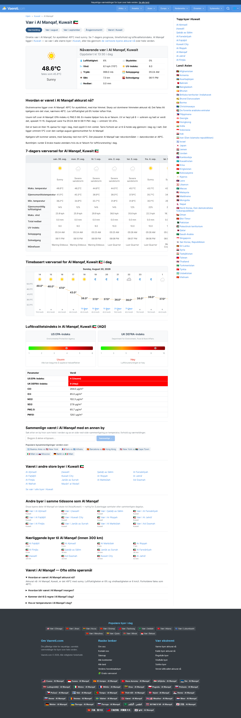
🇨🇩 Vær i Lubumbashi (184, 628)
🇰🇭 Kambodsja (184, 157)
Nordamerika (181, 8)
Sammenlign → (105, 438)
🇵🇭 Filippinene (183, 114)
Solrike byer (160, 664)
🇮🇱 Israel (180, 141)
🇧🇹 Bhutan (181, 90)
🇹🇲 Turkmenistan (185, 265)
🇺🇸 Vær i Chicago (54, 628)
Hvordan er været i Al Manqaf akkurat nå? (51, 577)
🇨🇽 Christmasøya (185, 106)
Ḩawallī (65, 472)
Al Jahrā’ (137, 475)
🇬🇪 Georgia (182, 118)
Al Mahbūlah (103, 479)
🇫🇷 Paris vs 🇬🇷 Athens (72, 449)
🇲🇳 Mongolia (183, 200)
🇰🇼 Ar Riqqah (140, 544)
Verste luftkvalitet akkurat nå (168, 669)
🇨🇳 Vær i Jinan (72, 628)
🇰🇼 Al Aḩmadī (69, 544)
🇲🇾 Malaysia (182, 192)
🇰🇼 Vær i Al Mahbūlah (108, 524)
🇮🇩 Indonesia (183, 129)
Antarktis (137, 8)
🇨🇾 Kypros (181, 176)
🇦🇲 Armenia (182, 75)
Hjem (28, 16)
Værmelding (34, 30)
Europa (165, 8)
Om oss (102, 646)
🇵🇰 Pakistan (182, 222)
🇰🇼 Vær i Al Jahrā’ (142, 518)
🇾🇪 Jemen (181, 149)
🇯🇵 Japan (181, 145)
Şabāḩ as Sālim (105, 472)
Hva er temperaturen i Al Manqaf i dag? (50, 603)
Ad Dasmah (139, 479)
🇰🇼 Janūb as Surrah (107, 550)
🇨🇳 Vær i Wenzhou (94, 633)
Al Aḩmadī (31, 472)
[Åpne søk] (228, 8)
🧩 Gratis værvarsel (107, 673)
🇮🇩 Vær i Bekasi (148, 633)
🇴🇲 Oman (181, 214)
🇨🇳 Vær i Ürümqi (107, 628)
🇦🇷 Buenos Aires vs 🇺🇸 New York (42, 449)
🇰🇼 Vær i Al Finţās (35, 524)
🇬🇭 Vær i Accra (89, 628)
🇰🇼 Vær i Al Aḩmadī (36, 512)
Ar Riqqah (102, 475)
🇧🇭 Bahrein (182, 83)
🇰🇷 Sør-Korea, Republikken (190, 242)
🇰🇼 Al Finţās (32, 550)
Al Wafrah (31, 483)
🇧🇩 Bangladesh (184, 86)
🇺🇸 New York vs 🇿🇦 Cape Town (134, 449)
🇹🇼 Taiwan (181, 257)
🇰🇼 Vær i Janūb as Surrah (75, 524)
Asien (151, 8)
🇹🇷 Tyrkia (181, 269)
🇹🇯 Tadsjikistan (184, 253)
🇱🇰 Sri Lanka (183, 245)
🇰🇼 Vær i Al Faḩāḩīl (36, 518)
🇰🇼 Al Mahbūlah (105, 544)
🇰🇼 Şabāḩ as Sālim (71, 550)
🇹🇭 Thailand (182, 261)
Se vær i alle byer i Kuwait (39, 489)
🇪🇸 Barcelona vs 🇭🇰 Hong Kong (101, 449)
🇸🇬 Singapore (183, 238)
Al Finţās (30, 479)
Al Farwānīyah (140, 472)
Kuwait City (67, 475)
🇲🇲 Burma (181, 102)
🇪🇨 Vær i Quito (113, 633)
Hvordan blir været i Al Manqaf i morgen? (51, 590)
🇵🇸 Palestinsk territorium (189, 226)
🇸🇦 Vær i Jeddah (146, 628)
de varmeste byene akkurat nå (118, 40)
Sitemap (102, 655)
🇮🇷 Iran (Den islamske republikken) (194, 137)
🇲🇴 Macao (181, 188)
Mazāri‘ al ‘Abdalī (70, 483)
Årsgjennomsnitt (94, 30)
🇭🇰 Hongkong (183, 122)
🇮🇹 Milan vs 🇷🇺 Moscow (38, 454)
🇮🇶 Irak (180, 133)
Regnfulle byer (161, 655)
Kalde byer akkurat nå (165, 651)
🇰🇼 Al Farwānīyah (142, 550)
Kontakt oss (103, 651)
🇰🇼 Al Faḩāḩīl (32, 544)
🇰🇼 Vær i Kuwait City (72, 518)
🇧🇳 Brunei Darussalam (188, 98)
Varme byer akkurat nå (165, 646)
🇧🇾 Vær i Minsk (130, 633)
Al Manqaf (181, 52)
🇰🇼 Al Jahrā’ (139, 557)
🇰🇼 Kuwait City (105, 557)
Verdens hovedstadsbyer (109, 669)
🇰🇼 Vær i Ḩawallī (70, 512)
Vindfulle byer (161, 660)
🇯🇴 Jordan (181, 153)
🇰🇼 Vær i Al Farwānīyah (145, 512)
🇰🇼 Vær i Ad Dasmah (144, 524)
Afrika (122, 8)
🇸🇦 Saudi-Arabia (185, 234)
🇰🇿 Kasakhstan (184, 161)
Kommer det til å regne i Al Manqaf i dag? (51, 596)
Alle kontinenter (105, 660)
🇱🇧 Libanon (182, 184)
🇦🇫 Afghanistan (184, 71)
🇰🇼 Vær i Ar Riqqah (107, 518)
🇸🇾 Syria (180, 249)
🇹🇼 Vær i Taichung (127, 628)
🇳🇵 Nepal (181, 204)
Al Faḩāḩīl (31, 475)
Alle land (102, 664)
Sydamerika (216, 8)
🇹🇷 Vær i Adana (164, 628)
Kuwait (37, 16)
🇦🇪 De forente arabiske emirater (193, 110)
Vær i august (51, 30)
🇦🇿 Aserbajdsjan (185, 79)
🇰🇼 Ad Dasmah (69, 557)
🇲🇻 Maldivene (183, 196)
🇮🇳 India (180, 126)
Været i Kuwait (115, 30)
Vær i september (72, 30)
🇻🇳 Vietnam (182, 277)
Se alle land (144, 2)
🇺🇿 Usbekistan (184, 273)
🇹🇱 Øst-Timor (183, 218)
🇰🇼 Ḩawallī (31, 557)
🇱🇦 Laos (180, 180)
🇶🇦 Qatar (181, 230)
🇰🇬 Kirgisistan (183, 169)
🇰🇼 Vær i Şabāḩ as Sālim (110, 512)
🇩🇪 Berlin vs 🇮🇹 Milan (63, 454)
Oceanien (199, 8)
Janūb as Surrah (70, 479)
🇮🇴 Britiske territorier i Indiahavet (193, 94)
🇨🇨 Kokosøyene (184, 172)
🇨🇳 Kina (180, 165)
